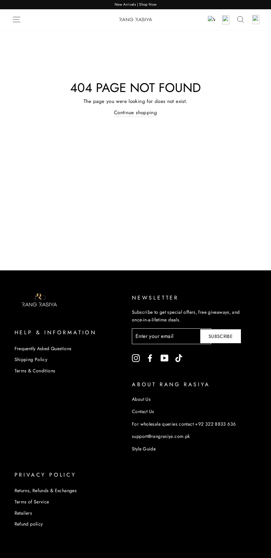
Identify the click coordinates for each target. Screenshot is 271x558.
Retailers (23, 513)
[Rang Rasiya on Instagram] (136, 358)
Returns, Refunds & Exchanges (46, 490)
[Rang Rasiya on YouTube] (165, 358)
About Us (141, 399)
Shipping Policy (31, 359)
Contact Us (143, 411)
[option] (135, 5)
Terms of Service (32, 501)
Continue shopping (135, 112)
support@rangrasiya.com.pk (161, 436)
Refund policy (29, 524)
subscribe (221, 336)
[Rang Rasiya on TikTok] (179, 358)
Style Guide (144, 448)
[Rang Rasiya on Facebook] (150, 358)
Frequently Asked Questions (43, 348)
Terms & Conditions (35, 370)
